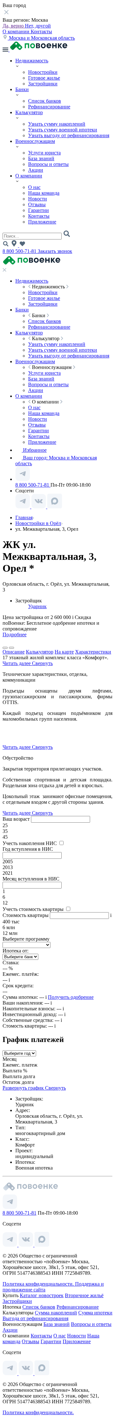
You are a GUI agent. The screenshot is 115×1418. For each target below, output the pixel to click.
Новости (37, 198)
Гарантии (38, 210)
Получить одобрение (71, 997)
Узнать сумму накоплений (56, 124)
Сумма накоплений (56, 1312)
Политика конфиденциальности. (39, 1284)
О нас (34, 187)
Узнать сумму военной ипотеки (62, 129)
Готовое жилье (44, 78)
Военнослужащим (35, 141)
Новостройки (42, 72)
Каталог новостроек (42, 1295)
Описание (14, 651)
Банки (22, 89)
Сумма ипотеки (95, 1312)
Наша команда (43, 193)
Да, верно (14, 25)
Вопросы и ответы (48, 164)
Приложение (42, 221)
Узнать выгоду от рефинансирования (68, 135)
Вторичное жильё (84, 1295)
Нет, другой (38, 25)
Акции (35, 170)
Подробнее (15, 634)
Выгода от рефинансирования (35, 1318)
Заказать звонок (55, 251)
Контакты (41, 31)
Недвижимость (31, 60)
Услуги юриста (44, 152)
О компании (17, 31)
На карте (64, 651)
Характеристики (93, 651)
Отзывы (37, 204)
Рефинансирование (49, 106)
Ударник (37, 606)
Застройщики (42, 83)
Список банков (44, 101)
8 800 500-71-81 (20, 251)
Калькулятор (29, 112)
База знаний (41, 158)
